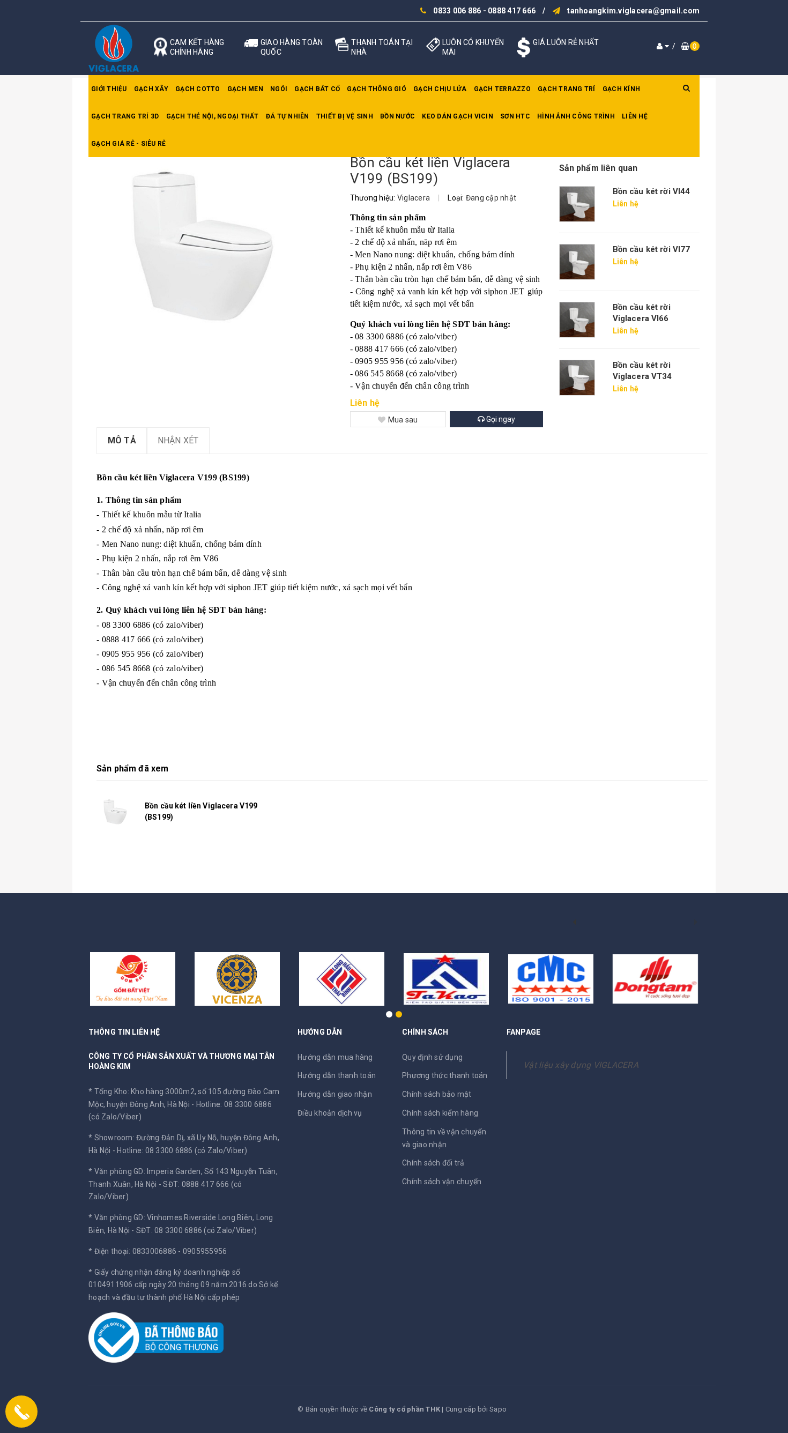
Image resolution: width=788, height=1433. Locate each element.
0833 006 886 (457, 10)
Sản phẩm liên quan (598, 168)
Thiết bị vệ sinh (344, 116)
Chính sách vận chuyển (441, 1181)
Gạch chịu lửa (439, 89)
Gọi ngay (500, 419)
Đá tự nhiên (287, 116)
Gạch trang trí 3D (125, 116)
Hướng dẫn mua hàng (335, 1057)
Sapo (498, 1409)
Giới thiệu (109, 89)
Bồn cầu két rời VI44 (651, 191)
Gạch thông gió (376, 89)
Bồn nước (397, 116)
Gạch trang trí (567, 89)
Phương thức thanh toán (445, 1075)
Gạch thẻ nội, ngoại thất (212, 116)
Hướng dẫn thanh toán (337, 1075)
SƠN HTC (515, 116)
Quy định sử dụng (432, 1057)
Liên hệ (635, 116)
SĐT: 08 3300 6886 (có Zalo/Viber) (196, 1230)
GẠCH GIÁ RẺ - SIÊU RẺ (128, 143)
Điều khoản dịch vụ (330, 1113)
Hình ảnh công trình (576, 116)
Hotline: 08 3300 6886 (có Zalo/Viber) (182, 1150)
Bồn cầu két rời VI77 (651, 249)
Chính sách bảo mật (437, 1094)
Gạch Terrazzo (502, 89)
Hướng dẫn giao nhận (335, 1094)
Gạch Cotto (197, 89)
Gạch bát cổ (317, 89)
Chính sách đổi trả (433, 1163)
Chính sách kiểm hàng (440, 1113)
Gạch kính (621, 89)
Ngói (278, 89)
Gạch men (245, 89)
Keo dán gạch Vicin (457, 116)
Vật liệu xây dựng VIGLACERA (580, 1065)
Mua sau (403, 419)
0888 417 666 (512, 10)
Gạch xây (151, 89)
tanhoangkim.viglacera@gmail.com (633, 10)
